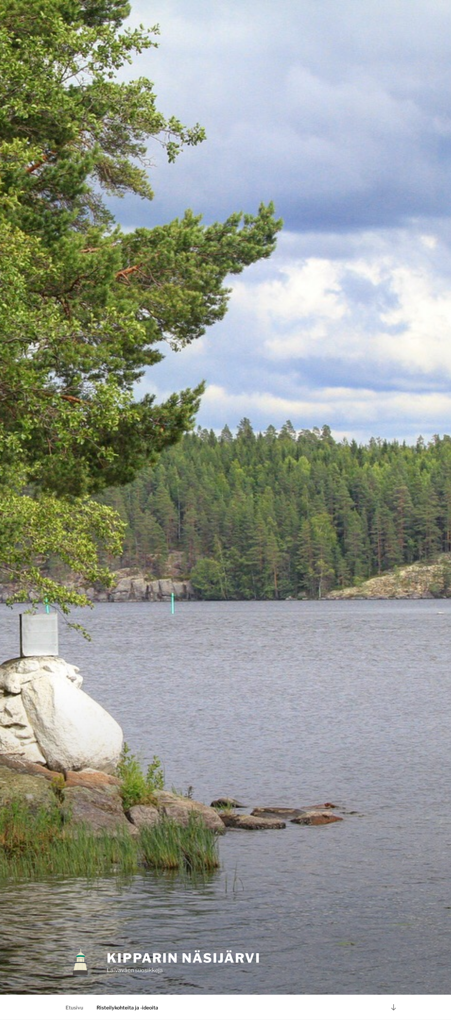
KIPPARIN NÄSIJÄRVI (184, 958)
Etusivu (74, 1007)
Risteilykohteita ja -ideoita (127, 1007)
